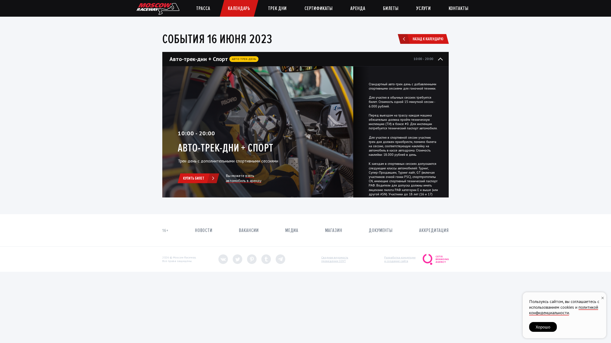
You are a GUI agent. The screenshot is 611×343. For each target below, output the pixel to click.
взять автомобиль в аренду (243, 178)
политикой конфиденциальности (563, 309)
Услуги (423, 8)
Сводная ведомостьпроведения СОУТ (334, 259)
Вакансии (248, 230)
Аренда (357, 8)
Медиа (291, 230)
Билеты (390, 8)
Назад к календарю (428, 38)
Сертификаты (319, 8)
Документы (381, 230)
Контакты (459, 8)
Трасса (203, 8)
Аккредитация (434, 230)
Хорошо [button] (543, 327)
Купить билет (193, 178)
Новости (203, 230)
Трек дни (277, 8)
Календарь (239, 8)
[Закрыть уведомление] (602, 297)
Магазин (333, 230)
